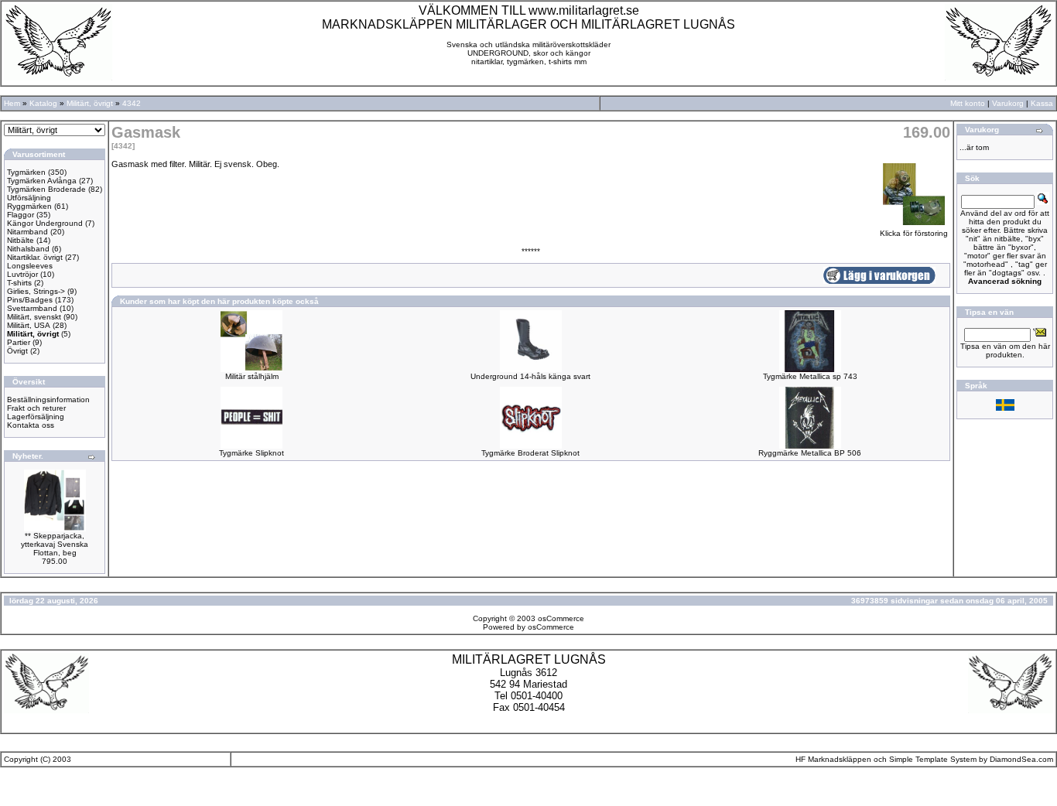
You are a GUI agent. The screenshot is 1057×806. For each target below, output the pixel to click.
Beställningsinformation (48, 399)
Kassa (1042, 103)
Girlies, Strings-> (36, 291)
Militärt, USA (28, 325)
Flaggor (20, 214)
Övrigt (17, 351)
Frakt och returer (36, 408)
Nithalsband (28, 248)
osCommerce (561, 618)
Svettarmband (32, 308)
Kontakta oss (30, 425)
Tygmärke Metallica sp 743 (810, 376)
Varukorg (1008, 103)
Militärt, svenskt (34, 316)
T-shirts (19, 282)
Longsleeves (30, 265)
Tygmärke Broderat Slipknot (530, 453)
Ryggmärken (29, 206)
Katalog (43, 103)
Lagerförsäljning (35, 416)
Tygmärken (26, 172)
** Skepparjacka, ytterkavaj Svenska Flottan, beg (54, 544)
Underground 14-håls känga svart (530, 376)
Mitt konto (967, 103)
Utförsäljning (29, 197)
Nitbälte (20, 240)
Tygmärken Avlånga (42, 180)
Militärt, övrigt (90, 103)
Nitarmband (27, 231)
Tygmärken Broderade (46, 189)
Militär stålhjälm (252, 376)
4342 (131, 103)
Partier (18, 342)
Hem (12, 103)
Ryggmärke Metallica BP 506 (809, 453)
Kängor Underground (45, 223)
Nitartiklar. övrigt (35, 257)
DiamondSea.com (1021, 759)
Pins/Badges (30, 299)
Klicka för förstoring (914, 233)
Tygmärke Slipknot (251, 453)
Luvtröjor (22, 274)
